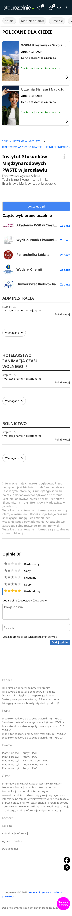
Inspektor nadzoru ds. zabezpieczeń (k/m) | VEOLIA (32, 718)
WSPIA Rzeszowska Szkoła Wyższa (44, 45)
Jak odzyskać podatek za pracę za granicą (26, 688)
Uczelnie (57, 21)
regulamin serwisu (46, 636)
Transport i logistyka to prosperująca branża (28, 695)
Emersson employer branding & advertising (43, 907)
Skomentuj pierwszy (63, 903)
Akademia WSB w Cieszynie (38, 225)
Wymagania (12, 332)
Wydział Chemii (29, 269)
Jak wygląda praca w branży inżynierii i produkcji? (30, 703)
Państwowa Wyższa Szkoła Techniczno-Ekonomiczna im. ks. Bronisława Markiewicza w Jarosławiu (29, 179)
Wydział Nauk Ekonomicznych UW (43, 240)
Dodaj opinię (60, 642)
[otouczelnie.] (18, 7)
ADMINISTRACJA (20, 298)
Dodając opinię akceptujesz (29, 636)
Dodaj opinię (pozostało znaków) (24, 600)
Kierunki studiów (32, 21)
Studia (9, 21)
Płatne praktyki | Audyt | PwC (19, 753)
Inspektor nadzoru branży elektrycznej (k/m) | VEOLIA (34, 734)
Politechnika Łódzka (33, 254)
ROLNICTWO (17, 423)
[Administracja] (10, 61)
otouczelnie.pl (10, 892)
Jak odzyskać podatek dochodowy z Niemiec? (28, 691)
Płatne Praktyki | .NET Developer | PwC (25, 760)
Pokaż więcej (62, 314)
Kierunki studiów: (30, 57)
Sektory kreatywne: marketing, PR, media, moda (30, 699)
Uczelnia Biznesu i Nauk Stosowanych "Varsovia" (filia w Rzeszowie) (44, 90)
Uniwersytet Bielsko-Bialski (38, 284)
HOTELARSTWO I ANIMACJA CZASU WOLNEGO (20, 361)
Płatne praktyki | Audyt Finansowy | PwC (26, 764)
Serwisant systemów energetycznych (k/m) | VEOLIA (33, 722)
